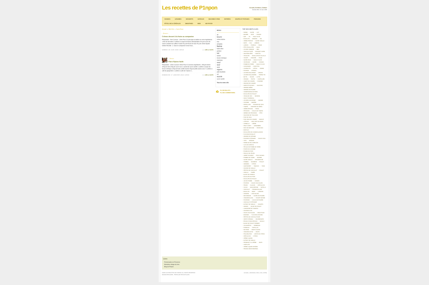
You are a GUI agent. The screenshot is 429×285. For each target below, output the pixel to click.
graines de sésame (250, 136)
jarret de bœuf (248, 155)
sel (218, 74)
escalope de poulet (250, 93)
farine (219, 46)
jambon (219, 51)
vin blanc (247, 55)
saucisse (260, 85)
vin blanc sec (248, 96)
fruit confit (247, 125)
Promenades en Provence (172, 262)
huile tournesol (249, 98)
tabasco (256, 166)
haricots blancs (249, 85)
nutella (263, 187)
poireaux (246, 227)
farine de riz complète (251, 142)
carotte (258, 53)
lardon (219, 56)
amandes (246, 164)
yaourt (246, 57)
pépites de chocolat (250, 170)
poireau (253, 45)
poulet (261, 170)
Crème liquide (248, 238)
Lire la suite (209, 49)
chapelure (261, 79)
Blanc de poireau (249, 174)
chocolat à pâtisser (250, 202)
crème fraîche (221, 39)
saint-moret (247, 166)
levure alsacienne (250, 100)
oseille (246, 172)
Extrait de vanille (249, 240)
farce (257, 108)
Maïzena (251, 140)
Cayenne (246, 102)
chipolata (247, 244)
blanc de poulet (256, 206)
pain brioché (259, 159)
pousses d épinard (250, 138)
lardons (260, 191)
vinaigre (253, 57)
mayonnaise (247, 195)
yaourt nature (260, 197)
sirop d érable (248, 219)
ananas (246, 206)
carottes (256, 66)
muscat (261, 119)
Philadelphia (248, 234)
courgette (247, 68)
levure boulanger (250, 72)
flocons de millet (249, 134)
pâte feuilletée (221, 72)
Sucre (254, 62)
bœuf (253, 191)
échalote (219, 44)
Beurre (259, 157)
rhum (260, 45)
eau (218, 41)
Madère (253, 102)
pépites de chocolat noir (252, 217)
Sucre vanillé (248, 159)
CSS (261, 272)
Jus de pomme (248, 180)
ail (217, 35)
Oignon (257, 180)
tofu (245, 140)
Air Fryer (208, 23)
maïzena (219, 60)
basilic (262, 221)
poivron (246, 70)
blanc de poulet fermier (252, 223)
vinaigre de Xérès (256, 106)
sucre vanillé (221, 79)
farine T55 (262, 74)
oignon (219, 69)
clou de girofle (249, 144)
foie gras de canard (250, 119)
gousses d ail (248, 210)
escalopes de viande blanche (253, 132)
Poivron (246, 183)
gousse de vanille (249, 168)
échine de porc (248, 151)
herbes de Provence (250, 113)
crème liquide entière (251, 246)
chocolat (247, 189)
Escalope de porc (249, 176)
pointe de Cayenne (249, 149)
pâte (260, 113)
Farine (262, 68)
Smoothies (189, 23)
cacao (246, 187)
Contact (264, 7)
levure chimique (222, 58)
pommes (246, 161)
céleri (252, 77)
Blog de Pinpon (169, 266)
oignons (246, 193)
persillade (247, 104)
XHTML (265, 272)
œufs (218, 67)
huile (258, 47)
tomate (246, 106)
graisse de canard (250, 83)
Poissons (257, 19)
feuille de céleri (249, 153)
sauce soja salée (249, 212)
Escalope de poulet (250, 178)
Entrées (227, 19)
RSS (258, 272)
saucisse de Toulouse (251, 115)
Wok (199, 23)
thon (263, 166)
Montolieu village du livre (171, 264)
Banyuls (246, 130)
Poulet (261, 161)
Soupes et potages (242, 19)
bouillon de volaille (259, 55)
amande (260, 100)
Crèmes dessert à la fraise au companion (178, 36)
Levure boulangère (250, 74)
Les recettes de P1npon (189, 8)
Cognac (261, 62)
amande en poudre (249, 89)
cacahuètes (247, 225)
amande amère (248, 87)
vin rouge (247, 62)
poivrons (247, 200)
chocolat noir (248, 51)
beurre (219, 37)
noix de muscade (249, 127)
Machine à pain (214, 19)
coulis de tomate (257, 110)
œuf (218, 65)
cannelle (247, 123)
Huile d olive (260, 64)
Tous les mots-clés (223, 82)
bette (245, 77)
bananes (246, 214)
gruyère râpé (248, 53)
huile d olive (258, 60)
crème (254, 123)
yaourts (260, 204)
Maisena (257, 96)
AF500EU (253, 70)
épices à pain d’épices (250, 221)
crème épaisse (248, 108)
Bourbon (254, 161)
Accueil (251, 7)
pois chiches (260, 155)
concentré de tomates (251, 208)
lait (218, 53)
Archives (258, 7)
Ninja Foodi (260, 212)
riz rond (246, 229)
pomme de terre (249, 64)
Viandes (167, 19)
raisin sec (260, 127)
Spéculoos (261, 185)
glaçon (252, 185)
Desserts (189, 19)
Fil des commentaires (227, 92)
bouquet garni (260, 51)
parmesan (257, 225)
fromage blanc (257, 189)
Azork (171, 274)
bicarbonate (260, 219)
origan (260, 72)
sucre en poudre (259, 195)
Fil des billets (225, 90)
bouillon (246, 191)
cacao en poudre (257, 200)
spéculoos (247, 236)
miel (258, 49)
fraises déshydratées (251, 248)
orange (246, 79)
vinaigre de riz (248, 231)
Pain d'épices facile (175, 62)
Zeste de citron (259, 234)
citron (254, 164)
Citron (255, 236)
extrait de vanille (249, 204)
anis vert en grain (257, 121)
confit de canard (249, 81)
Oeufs (258, 231)
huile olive (220, 48)
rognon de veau (258, 104)
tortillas (255, 227)
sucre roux (179, 29)
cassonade (247, 66)
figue (260, 57)
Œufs (260, 242)
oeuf (218, 62)
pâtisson (246, 110)
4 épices (246, 121)
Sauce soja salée (257, 183)
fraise (246, 185)
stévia (255, 68)
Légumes (178, 19)
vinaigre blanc (248, 197)
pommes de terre (249, 157)
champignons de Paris (251, 91)
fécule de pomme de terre (252, 147)
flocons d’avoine (257, 214)
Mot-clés (171, 29)
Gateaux (201, 19)
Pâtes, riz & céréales (172, 23)
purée (253, 172)
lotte (258, 77)
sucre (219, 76)
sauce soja (261, 138)
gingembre (257, 125)
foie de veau (248, 117)
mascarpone (254, 187)
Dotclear (186, 274)
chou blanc (255, 193)
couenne (260, 81)
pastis (253, 79)
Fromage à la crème (250, 242)
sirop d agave (255, 229)
